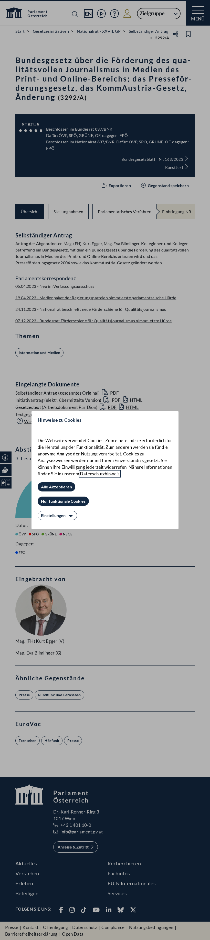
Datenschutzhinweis (99, 473)
